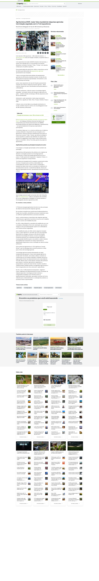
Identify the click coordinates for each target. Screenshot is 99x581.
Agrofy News (18, 18)
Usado (44, 311)
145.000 (48, 320)
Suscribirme (58, 122)
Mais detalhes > (61, 75)
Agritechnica (19, 287)
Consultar (49, 324)
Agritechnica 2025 (20, 57)
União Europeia (58, 287)
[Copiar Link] (48, 53)
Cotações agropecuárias (28, 6)
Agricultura (36, 6)
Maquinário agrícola (38, 287)
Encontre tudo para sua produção (30, 294)
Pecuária (41, 6)
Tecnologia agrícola (27, 287)
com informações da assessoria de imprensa (25, 28)
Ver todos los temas (23, 436)
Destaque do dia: (21, 9)
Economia (54, 6)
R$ (44, 320)
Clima (45, 6)
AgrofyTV (65, 6)
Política (49, 6)
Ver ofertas (61, 298)
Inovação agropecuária (48, 287)
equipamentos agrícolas (37, 71)
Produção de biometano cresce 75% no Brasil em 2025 (30, 115)
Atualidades (59, 6)
